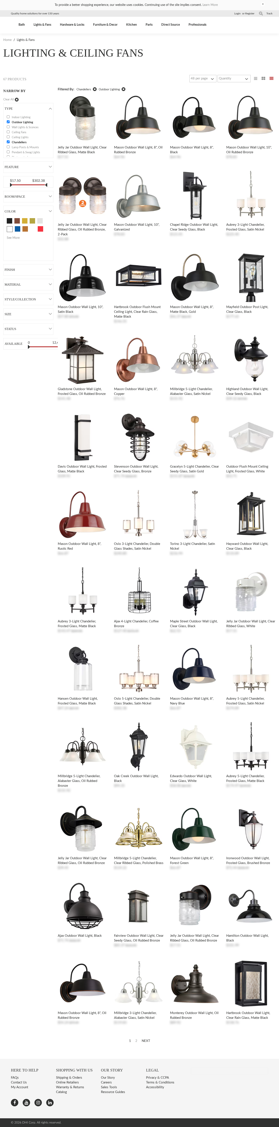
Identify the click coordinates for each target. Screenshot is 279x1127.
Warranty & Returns (70, 1087)
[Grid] (271, 78)
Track (269, 13)
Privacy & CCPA (157, 1077)
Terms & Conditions (160, 1082)
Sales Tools (109, 1087)
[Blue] (17, 229)
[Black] (9, 221)
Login (237, 13)
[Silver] (40, 221)
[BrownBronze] (17, 221)
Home (7, 40)
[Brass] (32, 221)
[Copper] (25, 229)
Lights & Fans (42, 24)
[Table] (263, 78)
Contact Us (19, 1082)
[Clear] (33, 229)
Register (249, 13)
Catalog (61, 1092)
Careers (106, 1082)
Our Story (108, 1077)
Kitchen (131, 24)
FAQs (15, 1077)
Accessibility (155, 1087)
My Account (19, 1087)
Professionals (197, 24)
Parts (149, 24)
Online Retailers (67, 1082)
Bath (22, 24)
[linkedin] (50, 1102)
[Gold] (24, 221)
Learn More (210, 5)
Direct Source (170, 24)
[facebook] (14, 1102)
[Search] (261, 13)
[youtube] (26, 1102)
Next (146, 1041)
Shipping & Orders (69, 1077)
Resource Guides (113, 1092)
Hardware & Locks (72, 24)
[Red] (40, 229)
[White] (10, 229)
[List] (255, 78)
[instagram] (38, 1102)
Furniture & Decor (105, 24)
